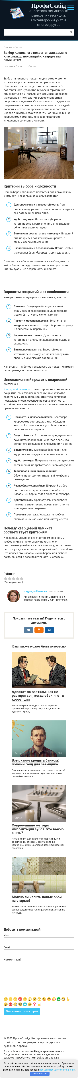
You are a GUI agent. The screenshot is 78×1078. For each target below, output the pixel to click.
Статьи (32, 66)
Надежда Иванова (35, 591)
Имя (6, 935)
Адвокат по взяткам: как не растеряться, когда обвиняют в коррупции (38, 696)
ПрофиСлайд (48, 5)
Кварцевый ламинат (17, 389)
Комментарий (13, 959)
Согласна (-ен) (40, 1073)
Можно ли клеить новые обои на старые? (37, 899)
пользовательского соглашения (57, 1069)
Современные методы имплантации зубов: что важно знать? (38, 829)
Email (7, 947)
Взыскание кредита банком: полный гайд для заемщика (35, 762)
